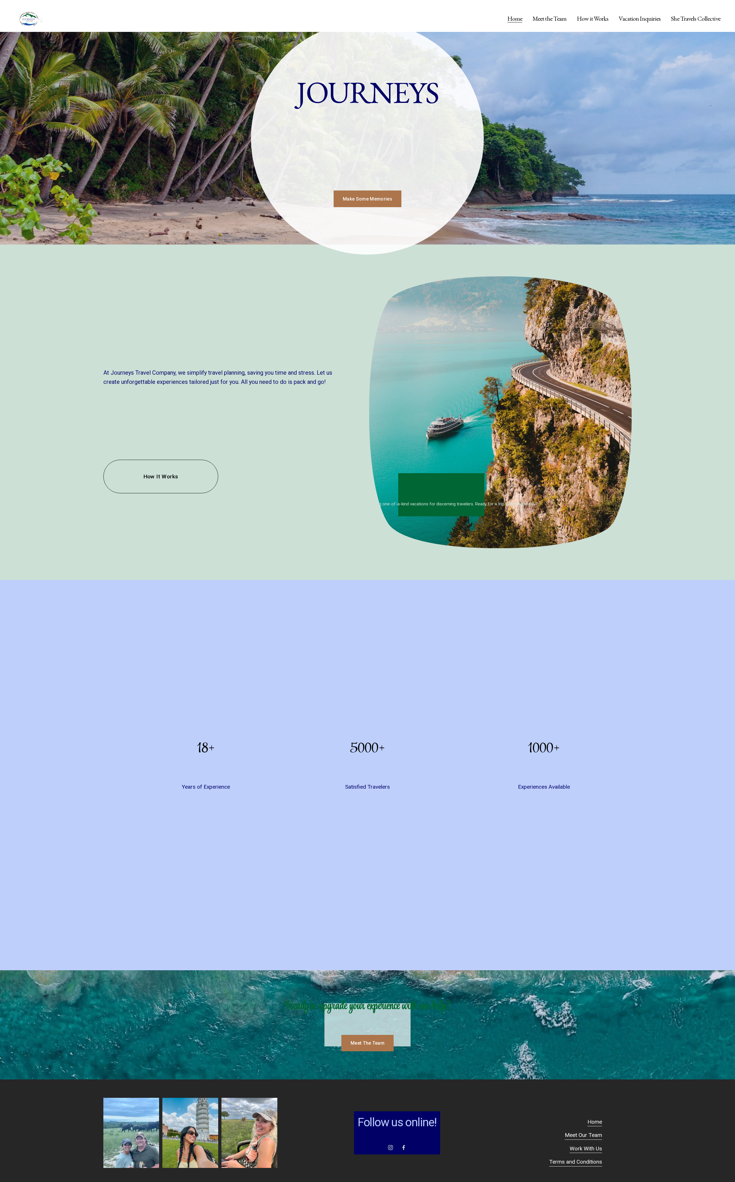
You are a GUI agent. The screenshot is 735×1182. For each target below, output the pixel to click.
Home (514, 19)
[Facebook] (404, 1147)
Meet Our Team (583, 1135)
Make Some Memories (367, 199)
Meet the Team (550, 19)
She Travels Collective (695, 19)
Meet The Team (367, 1043)
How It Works (161, 476)
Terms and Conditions (575, 1161)
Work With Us (586, 1148)
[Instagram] (390, 1147)
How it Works (592, 19)
